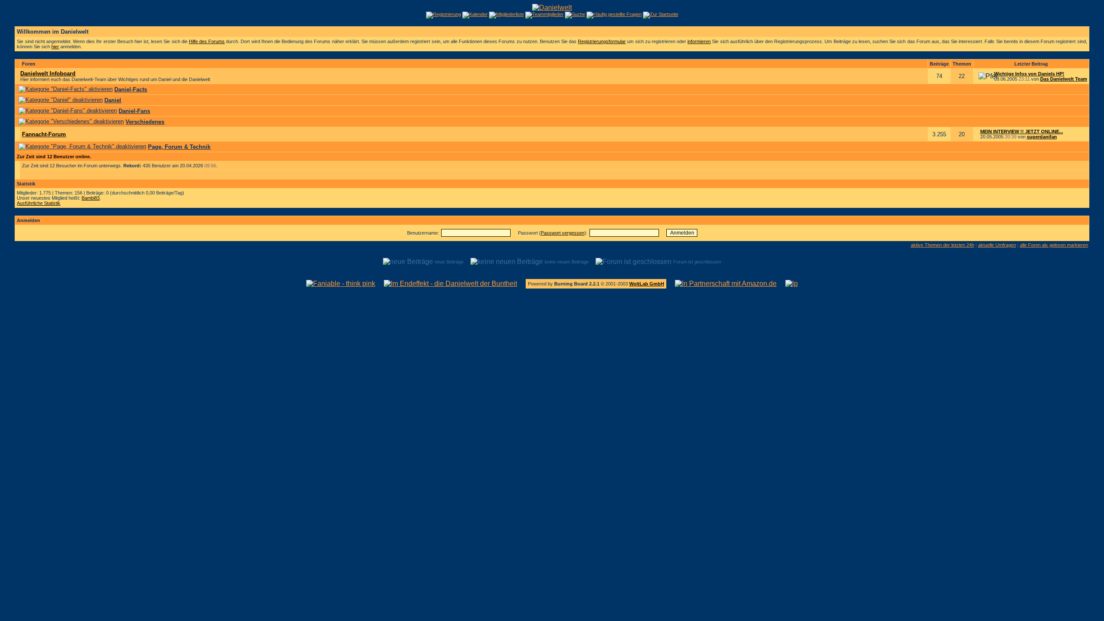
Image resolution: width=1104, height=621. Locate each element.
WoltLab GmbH (646, 283)
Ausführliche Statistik (38, 203)
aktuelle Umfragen (997, 245)
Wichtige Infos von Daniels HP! (1029, 73)
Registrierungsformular (602, 41)
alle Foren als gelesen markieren (1054, 245)
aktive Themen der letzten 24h (942, 245)
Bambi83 (91, 198)
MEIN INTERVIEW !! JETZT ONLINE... (1021, 131)
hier (55, 46)
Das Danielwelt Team (1063, 79)
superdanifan (1042, 136)
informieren (699, 41)
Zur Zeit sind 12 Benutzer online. (54, 156)
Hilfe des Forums (207, 41)
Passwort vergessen (562, 232)
